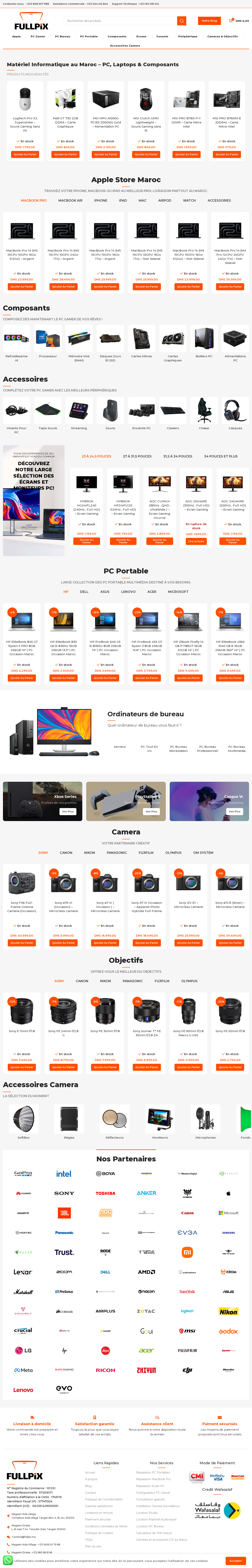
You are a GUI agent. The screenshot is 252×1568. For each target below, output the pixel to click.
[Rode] (105, 1252)
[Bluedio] (228, 1370)
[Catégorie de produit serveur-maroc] (120, 744)
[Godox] (228, 1331)
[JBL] (64, 1213)
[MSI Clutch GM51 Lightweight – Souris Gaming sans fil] (146, 99)
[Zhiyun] (146, 1370)
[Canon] (187, 1213)
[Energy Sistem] (146, 1213)
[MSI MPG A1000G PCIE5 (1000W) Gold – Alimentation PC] (106, 99)
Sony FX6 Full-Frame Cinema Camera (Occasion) (21, 907)
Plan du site (93, 1546)
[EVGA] (187, 1233)
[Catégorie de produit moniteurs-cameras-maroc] (160, 1123)
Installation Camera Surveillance (158, 1506)
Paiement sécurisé (98, 1519)
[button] (25, 154)
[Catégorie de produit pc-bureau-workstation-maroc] (178, 746)
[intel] (64, 1174)
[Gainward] (105, 1292)
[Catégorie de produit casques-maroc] (235, 414)
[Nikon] (228, 1311)
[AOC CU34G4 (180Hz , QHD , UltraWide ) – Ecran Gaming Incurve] (159, 484)
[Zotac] (146, 1311)
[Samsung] (228, 1233)
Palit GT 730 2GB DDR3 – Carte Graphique (65, 122)
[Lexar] (23, 1272)
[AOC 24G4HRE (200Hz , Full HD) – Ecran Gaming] (232, 484)
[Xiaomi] (187, 1252)
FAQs (89, 1539)
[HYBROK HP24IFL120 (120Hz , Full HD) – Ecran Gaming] (123, 484)
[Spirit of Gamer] (228, 1252)
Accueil (90, 1472)
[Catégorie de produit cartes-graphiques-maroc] (173, 344)
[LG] (23, 1350)
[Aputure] (105, 1233)
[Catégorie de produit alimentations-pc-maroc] (235, 344)
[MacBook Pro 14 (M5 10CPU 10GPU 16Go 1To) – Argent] (105, 231)
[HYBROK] (187, 1193)
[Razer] (23, 1252)
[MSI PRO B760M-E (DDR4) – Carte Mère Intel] (227, 99)
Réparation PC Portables (153, 1472)
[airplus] (105, 1311)
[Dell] (105, 1272)
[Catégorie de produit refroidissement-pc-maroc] (16, 344)
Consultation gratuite (150, 1499)
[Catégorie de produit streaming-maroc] (79, 414)
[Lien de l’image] (217, 1510)
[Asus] (228, 1292)
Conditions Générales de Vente (106, 1526)
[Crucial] (23, 1331)
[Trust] (64, 1252)
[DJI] (187, 1370)
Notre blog (209, 20)
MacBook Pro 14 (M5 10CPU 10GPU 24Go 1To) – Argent (63, 255)
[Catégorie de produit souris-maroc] (110, 414)
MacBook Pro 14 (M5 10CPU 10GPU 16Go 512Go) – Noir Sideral (188, 255)
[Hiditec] (23, 1233)
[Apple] (228, 1193)
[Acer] (146, 1350)
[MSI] (187, 1331)
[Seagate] (228, 1174)
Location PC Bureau (150, 1526)
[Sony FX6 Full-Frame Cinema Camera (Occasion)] (22, 883)
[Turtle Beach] (146, 1252)
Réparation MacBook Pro (153, 1479)
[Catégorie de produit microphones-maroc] (205, 1123)
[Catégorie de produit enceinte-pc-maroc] (141, 414)
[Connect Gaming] (23, 1311)
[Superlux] (228, 1350)
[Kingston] (105, 1390)
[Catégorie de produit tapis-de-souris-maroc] (48, 414)
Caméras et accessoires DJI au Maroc (161, 1539)
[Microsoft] (228, 1213)
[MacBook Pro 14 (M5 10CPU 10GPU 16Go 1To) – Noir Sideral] (147, 231)
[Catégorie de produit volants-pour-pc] (16, 416)
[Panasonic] (64, 1233)
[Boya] (105, 1174)
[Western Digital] (187, 1174)
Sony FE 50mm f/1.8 (230, 1031)
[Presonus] (64, 1292)
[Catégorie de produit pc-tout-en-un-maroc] (149, 746)
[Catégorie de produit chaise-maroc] (204, 414)
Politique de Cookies (99, 1533)
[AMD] (146, 1272)
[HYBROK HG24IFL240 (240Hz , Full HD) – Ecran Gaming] (86, 484)
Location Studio (147, 1513)
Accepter (236, 1560)
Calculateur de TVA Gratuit (154, 1533)
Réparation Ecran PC (150, 1486)
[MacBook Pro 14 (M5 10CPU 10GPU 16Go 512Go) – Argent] (22, 231)
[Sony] (64, 1193)
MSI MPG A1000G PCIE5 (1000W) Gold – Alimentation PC (106, 122)
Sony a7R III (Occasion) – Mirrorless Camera (63, 907)
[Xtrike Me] (64, 1331)
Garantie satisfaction (99, 1506)
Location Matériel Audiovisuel (156, 1519)
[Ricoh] (105, 1370)
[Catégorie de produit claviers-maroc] (173, 414)
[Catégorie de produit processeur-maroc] (48, 342)
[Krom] (228, 1272)
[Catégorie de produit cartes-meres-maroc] (141, 342)
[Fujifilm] (187, 1350)
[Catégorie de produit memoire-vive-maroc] (79, 344)
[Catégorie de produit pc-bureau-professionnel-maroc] (207, 746)
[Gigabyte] (23, 1213)
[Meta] (23, 1370)
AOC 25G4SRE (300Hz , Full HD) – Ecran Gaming (196, 505)
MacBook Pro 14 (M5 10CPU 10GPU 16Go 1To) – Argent (105, 255)
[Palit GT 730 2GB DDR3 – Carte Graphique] (65, 99)
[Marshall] (23, 1292)
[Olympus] (146, 1174)
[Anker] (146, 1193)
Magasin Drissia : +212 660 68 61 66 (32, 1552)
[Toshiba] (105, 1193)
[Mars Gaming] (64, 1370)
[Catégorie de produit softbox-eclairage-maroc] (23, 1123)
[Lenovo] (23, 1390)
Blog (88, 1486)
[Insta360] (105, 1331)
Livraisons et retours (99, 1513)
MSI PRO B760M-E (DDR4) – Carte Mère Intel (227, 122)
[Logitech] (187, 1311)
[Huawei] (23, 1193)
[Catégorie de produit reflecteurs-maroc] (114, 1123)
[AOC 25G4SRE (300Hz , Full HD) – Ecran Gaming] (196, 484)
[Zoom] (64, 1272)
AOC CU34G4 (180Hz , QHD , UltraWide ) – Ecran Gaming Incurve (159, 509)
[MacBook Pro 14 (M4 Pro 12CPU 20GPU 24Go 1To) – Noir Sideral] (230, 231)
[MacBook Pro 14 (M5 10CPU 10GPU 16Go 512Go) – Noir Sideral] (189, 231)
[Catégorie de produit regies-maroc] (69, 1123)
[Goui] (146, 1331)
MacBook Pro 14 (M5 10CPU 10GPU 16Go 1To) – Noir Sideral (147, 255)
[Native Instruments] (146, 1233)
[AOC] (105, 1213)
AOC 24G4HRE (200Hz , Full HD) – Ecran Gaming (233, 505)
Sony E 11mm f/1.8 (22, 1031)
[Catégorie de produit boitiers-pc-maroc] (204, 342)
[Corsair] (64, 1311)
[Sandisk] (187, 1292)
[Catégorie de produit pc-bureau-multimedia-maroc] (236, 746)
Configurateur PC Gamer (153, 1493)
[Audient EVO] (64, 1390)
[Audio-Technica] (187, 1272)
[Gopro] (23, 1174)
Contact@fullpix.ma (24, 1536)
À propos (91, 1479)
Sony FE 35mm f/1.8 (105, 1031)
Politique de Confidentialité (103, 1499)
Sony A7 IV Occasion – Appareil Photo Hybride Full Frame (147, 907)
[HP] (64, 1350)
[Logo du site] (31, 20)
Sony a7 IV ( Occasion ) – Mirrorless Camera (105, 907)
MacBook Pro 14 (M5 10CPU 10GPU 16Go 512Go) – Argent (22, 255)
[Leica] (105, 1350)
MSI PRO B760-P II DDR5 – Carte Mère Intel (186, 122)
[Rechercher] (181, 20)
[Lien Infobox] (94, 1424)
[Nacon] (146, 1292)
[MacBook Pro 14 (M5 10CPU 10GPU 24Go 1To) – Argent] (64, 231)
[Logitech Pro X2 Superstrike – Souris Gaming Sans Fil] (25, 99)
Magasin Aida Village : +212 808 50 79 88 (36, 1544)
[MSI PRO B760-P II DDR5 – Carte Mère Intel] (186, 99)
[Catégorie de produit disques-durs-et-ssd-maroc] (110, 344)
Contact (90, 1493)
